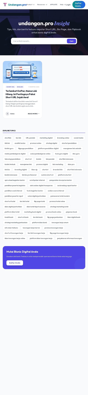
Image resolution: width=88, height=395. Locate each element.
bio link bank (38, 217)
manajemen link (26, 164)
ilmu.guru (76, 154)
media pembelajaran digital (15, 154)
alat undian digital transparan (41, 185)
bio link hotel (24, 201)
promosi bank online (53, 212)
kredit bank (9, 217)
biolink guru (9, 148)
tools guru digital (61, 154)
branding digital (21, 170)
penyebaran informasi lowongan (69, 238)
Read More (33, 114)
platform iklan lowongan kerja (41, 238)
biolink (20, 87)
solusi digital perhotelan (37, 196)
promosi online (35, 143)
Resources (41, 4)
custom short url (47, 175)
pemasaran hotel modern (60, 196)
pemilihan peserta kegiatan (15, 185)
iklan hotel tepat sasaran (36, 207)
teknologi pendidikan (12, 159)
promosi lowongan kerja (54, 228)
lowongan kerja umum (60, 222)
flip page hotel (39, 201)
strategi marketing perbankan (16, 222)
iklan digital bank (73, 217)
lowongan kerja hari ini (31, 228)
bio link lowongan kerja (36, 233)
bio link (18, 138)
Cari (71, 41)
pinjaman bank (71, 212)
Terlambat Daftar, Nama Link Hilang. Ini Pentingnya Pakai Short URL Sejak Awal (21, 94)
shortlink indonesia (66, 159)
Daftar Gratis (78, 4)
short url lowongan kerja (14, 233)
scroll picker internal (37, 180)
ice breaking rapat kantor (67, 185)
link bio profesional (29, 175)
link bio (7, 170)
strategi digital (51, 143)
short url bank (23, 217)
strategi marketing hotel (59, 207)
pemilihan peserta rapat (14, 196)
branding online (63, 138)
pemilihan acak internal (13, 191)
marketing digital (46, 138)
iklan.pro (71, 164)
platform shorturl (64, 175)
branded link (57, 170)
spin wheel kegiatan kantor (15, 180)
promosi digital (42, 164)
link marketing (58, 164)
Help (61, 4)
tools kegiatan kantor (35, 191)
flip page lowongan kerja (59, 233)
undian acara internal (56, 191)
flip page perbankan (55, 217)
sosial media (78, 138)
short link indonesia (74, 170)
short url (10, 87)
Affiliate (53, 4)
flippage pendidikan (25, 148)
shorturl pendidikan (69, 143)
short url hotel (10, 201)
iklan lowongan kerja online (15, 238)
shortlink (8, 138)
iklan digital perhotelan (13, 207)
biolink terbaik (10, 164)
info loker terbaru (11, 228)
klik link (7, 143)
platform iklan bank (39, 222)
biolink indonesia (11, 175)
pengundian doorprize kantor (61, 180)
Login (68, 4)
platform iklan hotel (12, 212)
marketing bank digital (32, 212)
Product (29, 4)
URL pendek (30, 138)
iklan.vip (34, 170)
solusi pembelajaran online (40, 154)
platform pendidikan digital (48, 148)
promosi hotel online (57, 201)
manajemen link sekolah (72, 148)
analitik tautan (20, 143)
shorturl (45, 170)
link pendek (50, 159)
